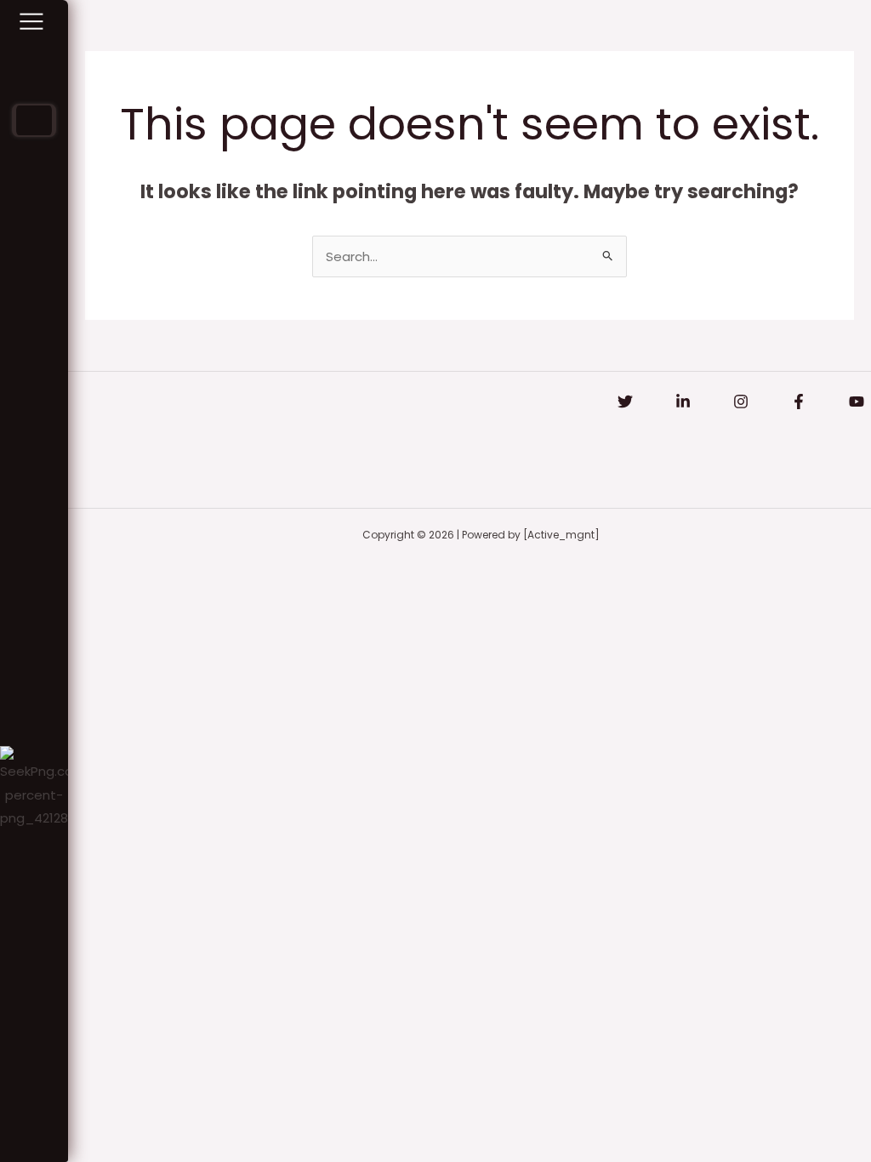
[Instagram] (741, 401)
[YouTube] (856, 401)
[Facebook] (798, 401)
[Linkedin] (683, 401)
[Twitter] (625, 401)
